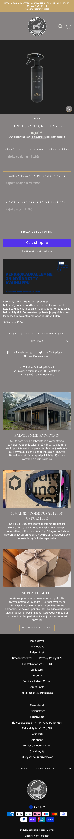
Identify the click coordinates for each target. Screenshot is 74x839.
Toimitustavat (37, 646)
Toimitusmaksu (38, 137)
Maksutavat (37, 640)
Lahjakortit (37, 669)
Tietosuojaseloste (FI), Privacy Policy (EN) (37, 658)
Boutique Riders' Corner (37, 681)
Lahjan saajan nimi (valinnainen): (37, 176)
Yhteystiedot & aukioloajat (37, 692)
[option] (37, 6)
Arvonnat (37, 675)
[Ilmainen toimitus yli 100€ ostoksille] (37, 489)
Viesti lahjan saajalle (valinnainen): (37, 202)
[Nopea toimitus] (37, 568)
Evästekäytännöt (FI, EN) (37, 663)
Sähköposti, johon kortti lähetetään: (37, 149)
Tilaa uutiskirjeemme (37, 768)
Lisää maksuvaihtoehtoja (37, 251)
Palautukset (37, 652)
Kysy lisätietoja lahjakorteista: (37, 334)
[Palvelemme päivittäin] (37, 411)
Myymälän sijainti (37, 627)
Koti (36, 118)
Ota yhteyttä (37, 686)
